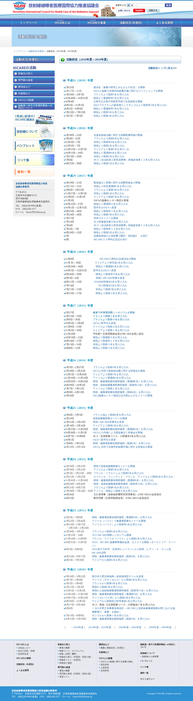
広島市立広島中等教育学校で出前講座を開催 (117, 101)
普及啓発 (105, 664)
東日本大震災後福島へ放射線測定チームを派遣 (117, 576)
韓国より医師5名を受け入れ (108, 112)
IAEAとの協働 (26, 100)
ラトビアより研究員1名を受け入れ (112, 262)
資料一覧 (144, 673)
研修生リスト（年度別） (70, 660)
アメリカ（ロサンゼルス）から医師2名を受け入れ (119, 579)
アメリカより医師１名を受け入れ (111, 388)
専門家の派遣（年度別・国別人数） (76, 673)
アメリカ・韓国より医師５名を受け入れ (115, 490)
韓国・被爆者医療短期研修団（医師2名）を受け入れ (122, 443)
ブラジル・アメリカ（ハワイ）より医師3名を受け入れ (122, 538)
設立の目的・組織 (26, 651)
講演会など (24, 86)
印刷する (152, 10)
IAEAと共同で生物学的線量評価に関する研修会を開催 (122, 446)
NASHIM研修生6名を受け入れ (110, 281)
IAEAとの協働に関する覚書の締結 (117, 661)
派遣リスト (64, 677)
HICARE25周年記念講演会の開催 (117, 258)
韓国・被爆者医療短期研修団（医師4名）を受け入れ (122, 392)
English (139, 10)
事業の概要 (64, 648)
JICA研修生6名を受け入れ (112, 285)
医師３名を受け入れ (116, 293)
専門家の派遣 (25, 80)
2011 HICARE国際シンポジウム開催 (111, 535)
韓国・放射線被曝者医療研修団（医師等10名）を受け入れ (125, 483)
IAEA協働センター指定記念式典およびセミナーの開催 (122, 395)
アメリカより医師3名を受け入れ (111, 469)
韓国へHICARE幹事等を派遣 (108, 422)
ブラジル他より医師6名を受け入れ (112, 414)
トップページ (29, 23)
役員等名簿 (23, 654)
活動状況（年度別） (25, 664)
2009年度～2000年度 (130, 627)
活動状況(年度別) (36, 51)
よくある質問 (22, 670)
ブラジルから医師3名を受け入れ (110, 583)
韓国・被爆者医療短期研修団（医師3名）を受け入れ (121, 618)
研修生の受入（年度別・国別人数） (76, 657)
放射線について (147, 653)
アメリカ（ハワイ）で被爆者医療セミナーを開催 (119, 520)
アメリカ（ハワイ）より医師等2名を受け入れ (117, 524)
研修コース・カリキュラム (71, 651)
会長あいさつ (24, 648)
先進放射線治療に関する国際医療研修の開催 (118, 135)
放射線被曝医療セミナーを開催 (110, 418)
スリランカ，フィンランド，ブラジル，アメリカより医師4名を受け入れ (133, 476)
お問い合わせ (124, 10)
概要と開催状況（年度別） (113, 648)
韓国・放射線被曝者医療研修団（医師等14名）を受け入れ (125, 385)
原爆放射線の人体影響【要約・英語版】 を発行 (121, 235)
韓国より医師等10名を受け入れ (113, 274)
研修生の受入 (25, 73)
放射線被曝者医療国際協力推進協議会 (56, 7)
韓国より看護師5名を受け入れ (112, 266)
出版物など (24, 93)
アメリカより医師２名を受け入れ (111, 326)
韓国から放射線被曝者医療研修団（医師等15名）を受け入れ (125, 590)
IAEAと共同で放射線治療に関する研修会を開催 (119, 370)
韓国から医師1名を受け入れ (107, 586)
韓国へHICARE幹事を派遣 (110, 278)
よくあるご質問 (165, 23)
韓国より (100, 293)
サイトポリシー (147, 679)
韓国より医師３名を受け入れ (109, 348)
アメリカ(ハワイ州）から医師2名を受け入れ (116, 597)
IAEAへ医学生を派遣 (104, 439)
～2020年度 (76, 627)
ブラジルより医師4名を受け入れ (111, 138)
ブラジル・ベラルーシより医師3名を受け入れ (118, 473)
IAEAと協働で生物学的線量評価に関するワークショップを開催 (128, 90)
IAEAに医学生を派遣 (104, 323)
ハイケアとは (63, 23)
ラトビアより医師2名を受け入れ (111, 425)
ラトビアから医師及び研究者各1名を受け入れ (117, 601)
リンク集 (144, 667)
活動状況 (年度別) (131, 23)
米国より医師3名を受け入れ (111, 289)
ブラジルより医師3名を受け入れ (111, 94)
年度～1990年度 (163, 627)
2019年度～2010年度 (99, 627)
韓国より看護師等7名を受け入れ (111, 98)
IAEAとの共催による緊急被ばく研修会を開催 (118, 432)
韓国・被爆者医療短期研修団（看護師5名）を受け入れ (122, 594)
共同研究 (105, 670)
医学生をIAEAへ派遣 (105, 207)
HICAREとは (22, 644)
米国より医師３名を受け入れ (109, 344)
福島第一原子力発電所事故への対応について (35, 106)
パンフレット (146, 661)
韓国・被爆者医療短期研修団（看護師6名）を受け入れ (123, 381)
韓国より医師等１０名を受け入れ (111, 340)
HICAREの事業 (97, 23)
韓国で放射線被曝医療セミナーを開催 (114, 466)
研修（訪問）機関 (67, 654)
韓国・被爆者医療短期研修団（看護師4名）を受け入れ (122, 517)
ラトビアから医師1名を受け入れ (110, 559)
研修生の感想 (65, 663)
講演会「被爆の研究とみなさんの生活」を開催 (119, 87)
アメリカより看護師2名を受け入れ (112, 377)
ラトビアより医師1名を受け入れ (111, 374)
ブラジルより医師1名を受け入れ (111, 487)
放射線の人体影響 (150, 656)
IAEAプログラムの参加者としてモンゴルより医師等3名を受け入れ (130, 105)
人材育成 (105, 667)
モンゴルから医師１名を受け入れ (110, 615)
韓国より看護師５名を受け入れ (110, 337)
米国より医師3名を (108, 115)
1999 (150, 627)
